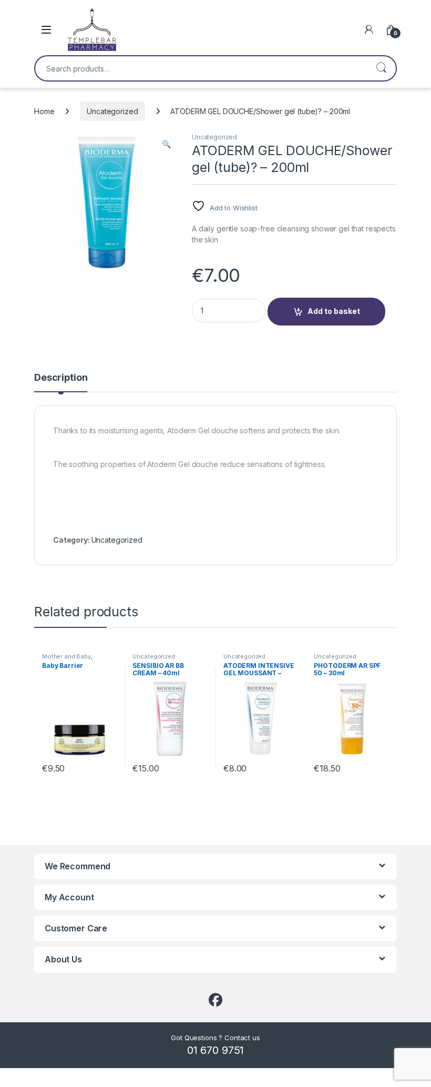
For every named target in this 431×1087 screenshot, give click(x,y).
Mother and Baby (66, 656)
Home (44, 111)
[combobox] (200, 68)
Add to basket (333, 311)
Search (381, 68)
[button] (166, 144)
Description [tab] (60, 378)
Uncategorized (112, 111)
